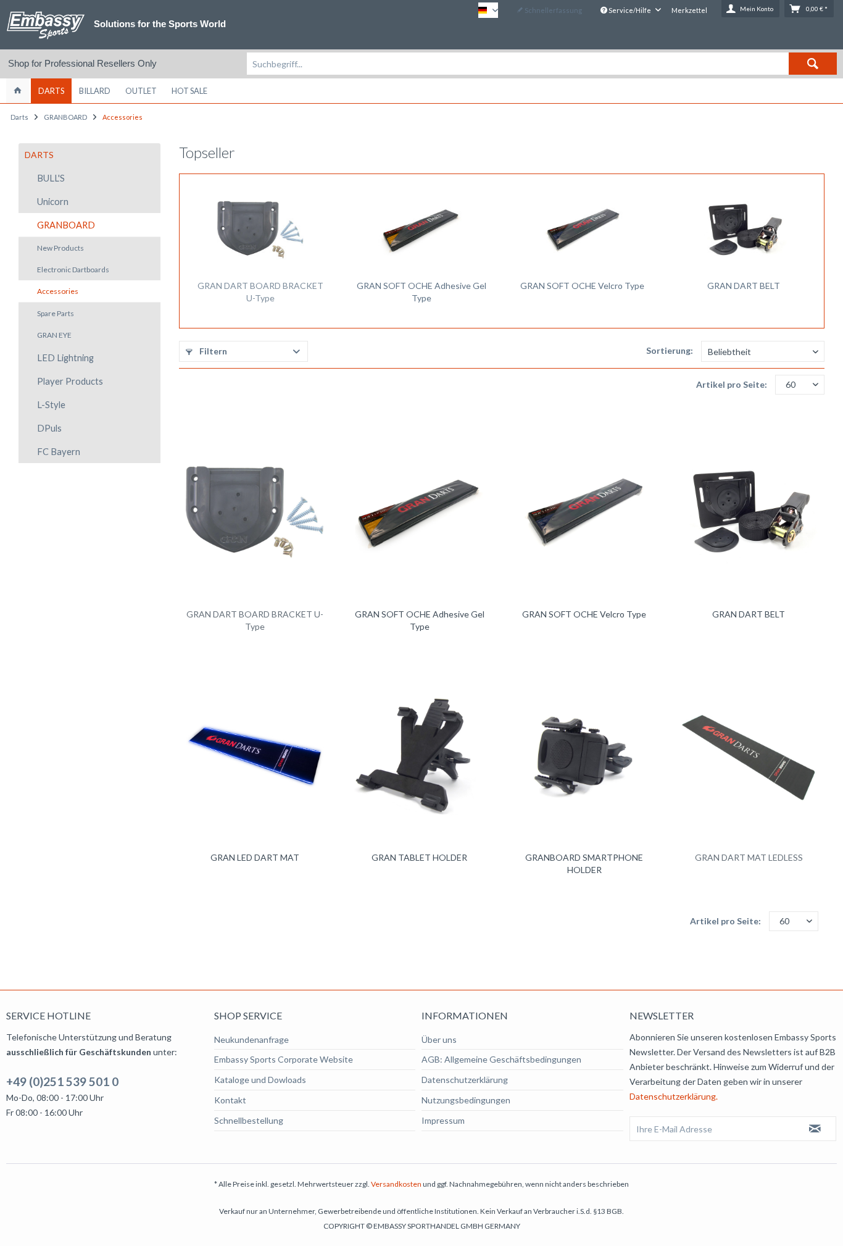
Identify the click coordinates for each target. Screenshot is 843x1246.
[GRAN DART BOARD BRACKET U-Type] (260, 230)
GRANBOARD (66, 224)
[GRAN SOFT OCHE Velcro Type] (582, 230)
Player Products (70, 381)
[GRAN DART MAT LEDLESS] (749, 755)
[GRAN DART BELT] (743, 230)
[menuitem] (542, 63)
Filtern (212, 351)
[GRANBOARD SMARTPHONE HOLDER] (584, 755)
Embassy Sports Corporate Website (283, 1059)
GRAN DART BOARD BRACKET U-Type (260, 291)
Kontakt (230, 1100)
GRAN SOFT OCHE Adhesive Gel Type (421, 291)
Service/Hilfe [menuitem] (629, 10)
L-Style (51, 404)
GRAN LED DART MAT (254, 857)
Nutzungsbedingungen (466, 1100)
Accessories (57, 291)
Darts (39, 154)
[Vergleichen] (294, 427)
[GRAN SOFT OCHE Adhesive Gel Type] (421, 230)
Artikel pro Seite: (731, 384)
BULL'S (51, 177)
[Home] (17, 90)
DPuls (49, 427)
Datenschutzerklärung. (673, 1096)
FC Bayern (58, 451)
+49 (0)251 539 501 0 (62, 1081)
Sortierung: (669, 350)
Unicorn (53, 201)
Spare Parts (55, 313)
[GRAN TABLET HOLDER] (419, 755)
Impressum (443, 1120)
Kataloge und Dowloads (260, 1079)
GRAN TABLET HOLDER (419, 857)
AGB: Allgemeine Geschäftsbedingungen (501, 1059)
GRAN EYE (54, 335)
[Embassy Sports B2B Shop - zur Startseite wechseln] (45, 25)
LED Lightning (65, 357)
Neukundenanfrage (251, 1039)
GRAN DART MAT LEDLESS (749, 857)
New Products (60, 248)
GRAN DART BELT (743, 285)
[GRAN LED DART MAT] (254, 755)
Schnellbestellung (248, 1120)
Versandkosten (396, 1184)
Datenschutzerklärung (465, 1079)
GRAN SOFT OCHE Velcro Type (582, 285)
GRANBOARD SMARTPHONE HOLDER (584, 863)
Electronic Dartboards (73, 269)
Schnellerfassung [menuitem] (552, 10)
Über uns (439, 1039)
